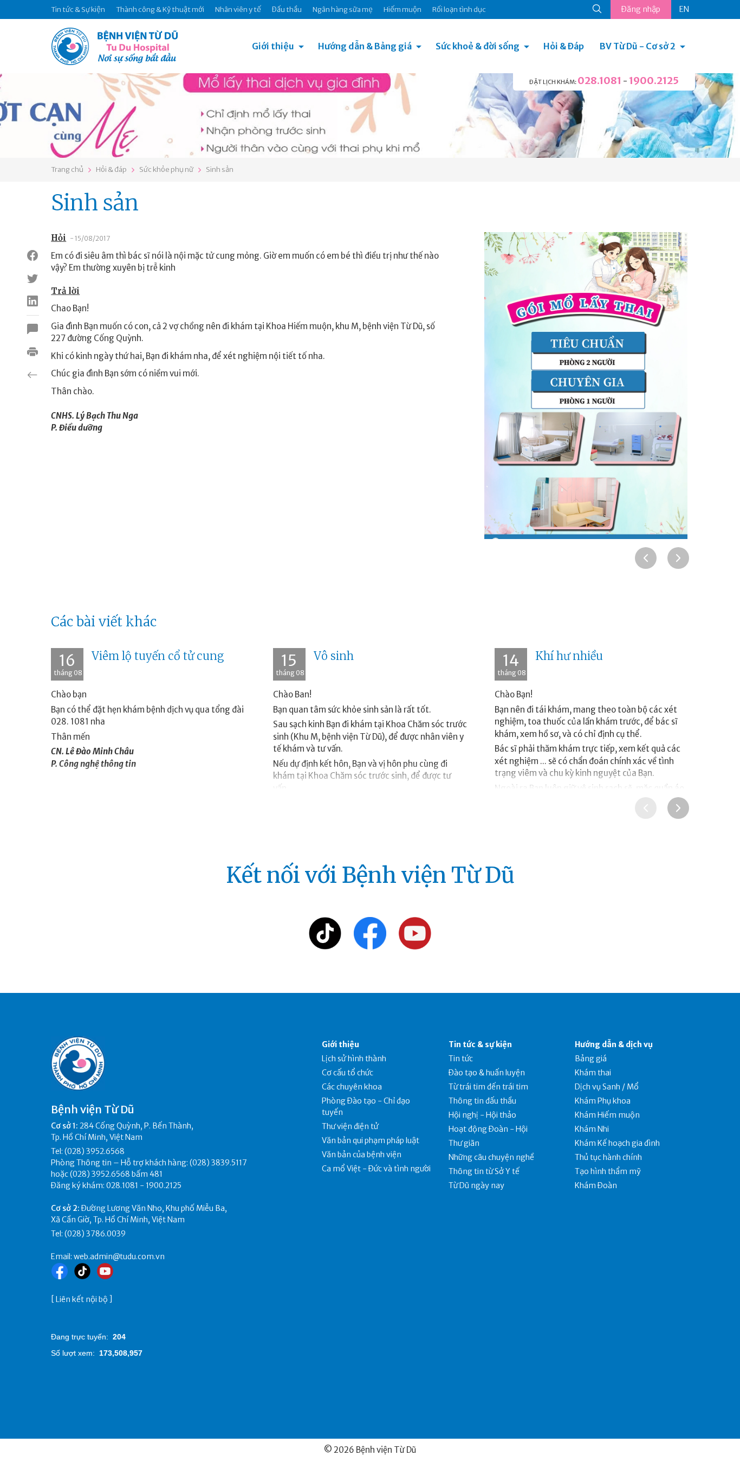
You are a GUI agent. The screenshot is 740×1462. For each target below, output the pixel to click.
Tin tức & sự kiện (480, 1044)
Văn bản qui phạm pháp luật (370, 1140)
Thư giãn (464, 1143)
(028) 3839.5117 (218, 1163)
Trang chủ (67, 169)
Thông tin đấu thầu (482, 1101)
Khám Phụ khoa (603, 1101)
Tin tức (461, 1058)
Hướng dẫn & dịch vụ (614, 1044)
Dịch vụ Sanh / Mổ (607, 1087)
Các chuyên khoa (352, 1087)
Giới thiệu (273, 46)
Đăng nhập (640, 9)
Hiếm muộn (402, 9)
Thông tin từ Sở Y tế (484, 1171)
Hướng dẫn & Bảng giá (365, 46)
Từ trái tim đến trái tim (488, 1087)
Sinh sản (219, 169)
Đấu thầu (287, 9)
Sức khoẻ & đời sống (478, 46)
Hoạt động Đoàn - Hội (488, 1129)
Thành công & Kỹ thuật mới (160, 9)
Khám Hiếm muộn (607, 1115)
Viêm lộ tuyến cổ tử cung (158, 656)
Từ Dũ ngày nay (476, 1185)
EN (684, 9)
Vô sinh (334, 656)
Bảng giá (591, 1058)
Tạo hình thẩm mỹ (608, 1171)
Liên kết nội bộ (82, 1299)
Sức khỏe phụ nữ (166, 169)
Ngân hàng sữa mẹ (343, 9)
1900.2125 (654, 80)
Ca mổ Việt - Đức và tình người (376, 1169)
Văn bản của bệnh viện (361, 1154)
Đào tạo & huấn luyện (487, 1073)
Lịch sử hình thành (354, 1058)
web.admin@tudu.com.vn (119, 1256)
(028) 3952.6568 (94, 1151)
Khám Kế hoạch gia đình (617, 1143)
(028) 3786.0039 (95, 1234)
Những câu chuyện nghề (491, 1157)
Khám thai (593, 1073)
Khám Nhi (592, 1129)
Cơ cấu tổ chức (347, 1073)
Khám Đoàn (596, 1185)
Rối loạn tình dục (459, 9)
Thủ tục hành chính (608, 1157)
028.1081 (599, 80)
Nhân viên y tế (238, 9)
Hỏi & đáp (111, 169)
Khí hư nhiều (569, 656)
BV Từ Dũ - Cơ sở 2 (638, 46)
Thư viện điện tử (350, 1126)
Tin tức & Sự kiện (78, 9)
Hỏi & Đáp (563, 46)
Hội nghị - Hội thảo (482, 1115)
